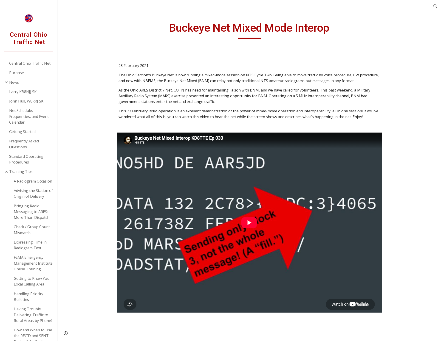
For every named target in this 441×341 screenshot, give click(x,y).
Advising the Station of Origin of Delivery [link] (33, 193)
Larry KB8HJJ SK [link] (23, 91)
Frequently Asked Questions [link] (24, 144)
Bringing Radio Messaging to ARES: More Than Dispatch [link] (31, 211)
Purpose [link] (16, 72)
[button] (435, 6)
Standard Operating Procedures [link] (26, 159)
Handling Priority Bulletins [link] (28, 296)
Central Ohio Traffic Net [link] (30, 63)
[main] (249, 30)
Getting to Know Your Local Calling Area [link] (32, 281)
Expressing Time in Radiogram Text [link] (30, 245)
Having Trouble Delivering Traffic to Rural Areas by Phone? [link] (33, 314)
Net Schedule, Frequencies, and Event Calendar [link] (29, 116)
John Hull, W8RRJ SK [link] (26, 101)
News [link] (14, 82)
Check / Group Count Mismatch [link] (32, 229)
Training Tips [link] (21, 171)
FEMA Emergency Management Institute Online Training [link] (33, 263)
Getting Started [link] (22, 131)
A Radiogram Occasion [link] (33, 181)
